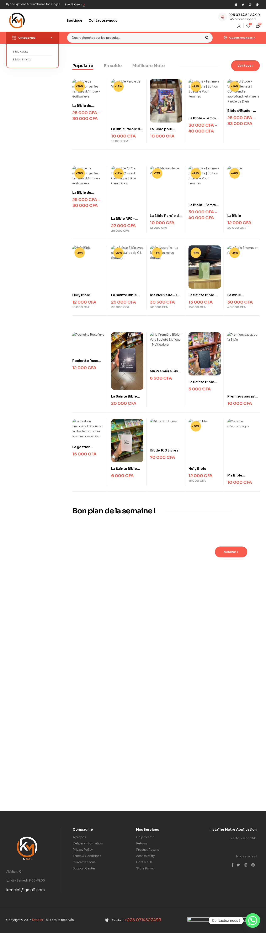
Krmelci (37, 920)
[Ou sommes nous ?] (225, 37)
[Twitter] (243, 4)
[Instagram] (250, 4)
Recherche (207, 38)
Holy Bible (81, 295)
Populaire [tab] (82, 65)
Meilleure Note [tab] (148, 65)
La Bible (234, 216)
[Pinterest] (257, 4)
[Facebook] (236, 4)
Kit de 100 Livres (164, 450)
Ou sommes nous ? (242, 37)
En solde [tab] (113, 65)
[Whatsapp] (252, 920)
